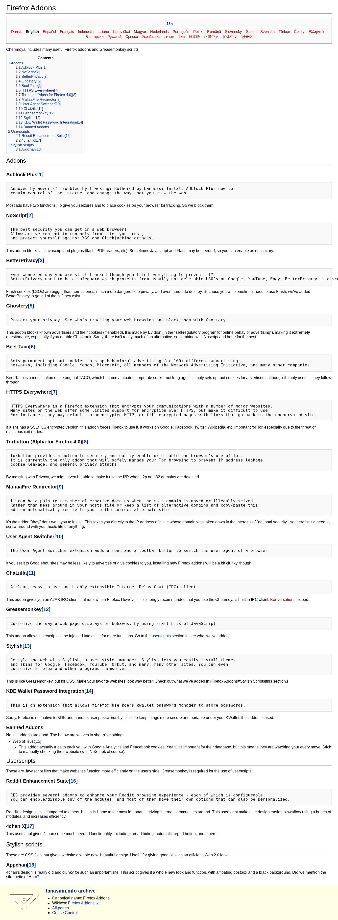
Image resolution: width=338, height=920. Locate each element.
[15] (38, 741)
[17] (29, 826)
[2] (30, 215)
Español (49, 31)
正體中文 (211, 36)
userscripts (161, 636)
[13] (27, 646)
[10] (58, 536)
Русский (114, 36)
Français (67, 31)
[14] (88, 691)
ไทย (181, 36)
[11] (31, 573)
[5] (31, 305)
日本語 (194, 36)
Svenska (267, 31)
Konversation (281, 599)
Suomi (251, 31)
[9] (60, 486)
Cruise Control (65, 913)
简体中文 (230, 36)
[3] (41, 260)
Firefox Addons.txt (83, 903)
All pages (60, 908)
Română (214, 31)
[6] (32, 346)
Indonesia (86, 31)
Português (181, 31)
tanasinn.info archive (71, 891)
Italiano (103, 31)
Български (94, 36)
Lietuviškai (121, 31)
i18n (169, 24)
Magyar (140, 31)
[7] (54, 392)
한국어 (247, 36)
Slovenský (233, 31)
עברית (169, 36)
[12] (46, 609)
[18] (31, 865)
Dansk (16, 31)
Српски (131, 36)
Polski (198, 31)
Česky (299, 31)
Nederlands (159, 31)
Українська (151, 36)
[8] (85, 441)
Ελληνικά (316, 31)
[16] (73, 781)
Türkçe (284, 31)
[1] (40, 174)
